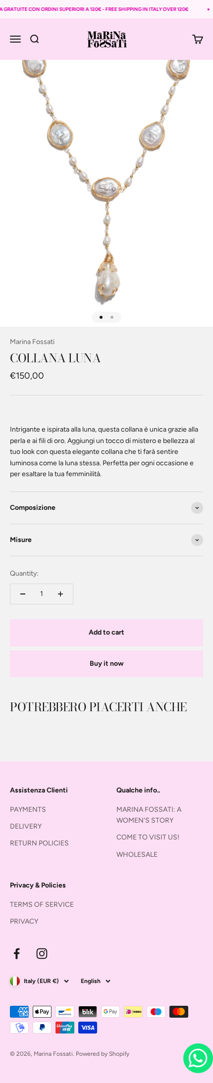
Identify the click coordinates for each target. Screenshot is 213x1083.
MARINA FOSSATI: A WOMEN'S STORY (148, 815)
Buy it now (107, 663)
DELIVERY (26, 826)
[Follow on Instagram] (42, 953)
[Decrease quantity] (22, 594)
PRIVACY (24, 921)
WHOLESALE (137, 854)
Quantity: (24, 573)
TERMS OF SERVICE (42, 904)
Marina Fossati (32, 342)
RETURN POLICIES (39, 843)
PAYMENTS (28, 809)
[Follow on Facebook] (16, 953)
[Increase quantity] (60, 594)
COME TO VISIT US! (147, 837)
